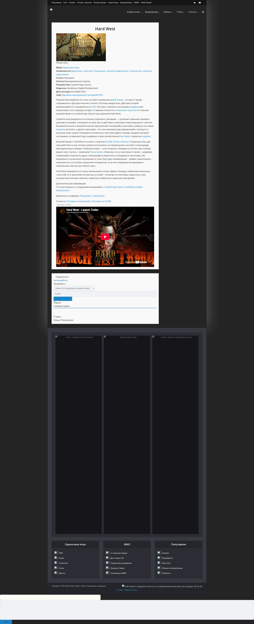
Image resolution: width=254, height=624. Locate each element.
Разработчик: (63, 85)
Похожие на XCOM (101, 201)
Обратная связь (130, 590)
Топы (179, 11)
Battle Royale (146, 3)
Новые (167, 11)
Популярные (57, 3)
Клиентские (133, 11)
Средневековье (126, 3)
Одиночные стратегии (82, 71)
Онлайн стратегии (84, 3)
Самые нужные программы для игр (175, 349)
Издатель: (61, 88)
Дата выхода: (63, 92)
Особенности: (63, 71)
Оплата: (60, 81)
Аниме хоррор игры (127, 348)
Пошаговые (85, 196)
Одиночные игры (71, 67)
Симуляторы (113, 3)
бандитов (60, 129)
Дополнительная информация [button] (71, 183)
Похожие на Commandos (79, 201)
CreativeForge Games (113, 187)
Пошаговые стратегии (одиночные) (111, 71)
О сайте (120, 590)
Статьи (192, 11)
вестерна (125, 136)
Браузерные (151, 11)
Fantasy (72, 3)
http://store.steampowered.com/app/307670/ (82, 95)
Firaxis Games (96, 152)
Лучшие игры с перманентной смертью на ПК (79, 349)
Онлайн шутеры (100, 3)
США (93, 107)
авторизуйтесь (61, 280)
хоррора (146, 136)
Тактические (98, 196)
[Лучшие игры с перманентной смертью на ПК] (78, 435)
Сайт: (59, 95)
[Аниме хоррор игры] (127, 435)
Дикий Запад (116, 100)
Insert (6, 622)
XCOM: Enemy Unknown (117, 142)
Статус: (60, 78)
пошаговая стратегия (126, 110)
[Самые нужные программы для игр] (175, 435)
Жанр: (59, 67)
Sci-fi (65, 3)
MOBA (136, 3)
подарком (134, 107)
